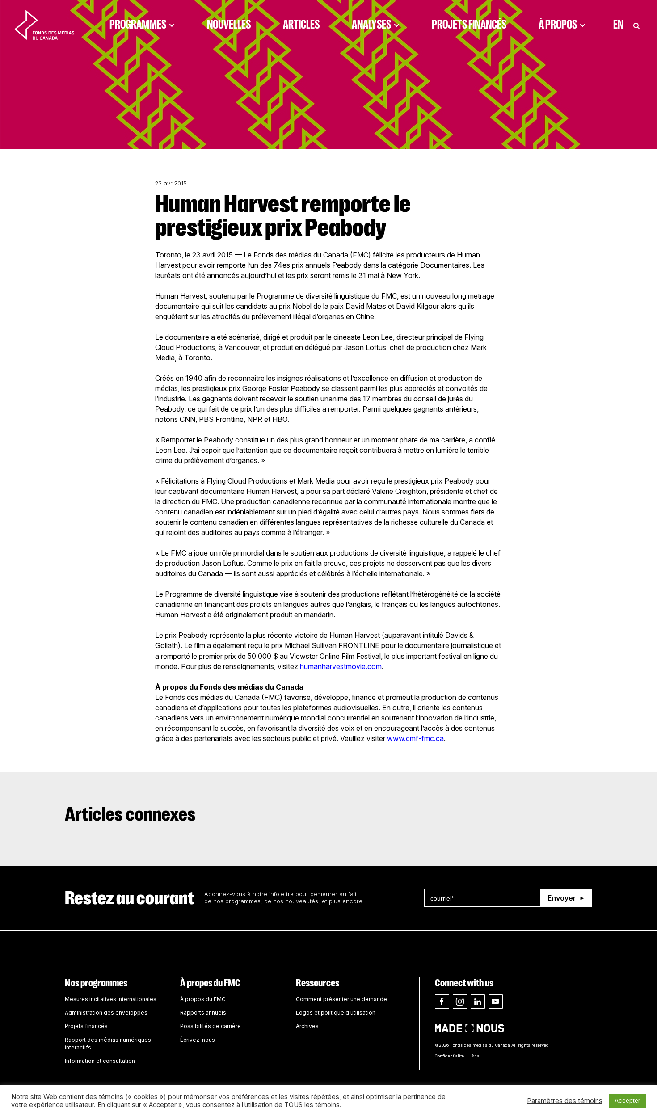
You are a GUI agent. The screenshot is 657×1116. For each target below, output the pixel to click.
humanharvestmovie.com (341, 666)
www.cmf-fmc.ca (415, 738)
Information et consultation (100, 1060)
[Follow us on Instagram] (460, 1001)
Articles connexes (130, 814)
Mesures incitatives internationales (110, 999)
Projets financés (469, 24)
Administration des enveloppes (106, 1012)
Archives (307, 1026)
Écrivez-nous (197, 1039)
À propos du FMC (210, 983)
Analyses (371, 24)
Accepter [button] (627, 1100)
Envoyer (562, 897)
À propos (558, 24)
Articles (301, 24)
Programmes (138, 24)
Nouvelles (229, 24)
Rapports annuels (203, 1012)
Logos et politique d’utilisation (335, 1012)
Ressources (317, 983)
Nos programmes (96, 983)
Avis (475, 1055)
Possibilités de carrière (210, 1026)
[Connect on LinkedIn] (478, 1001)
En (618, 24)
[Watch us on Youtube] (496, 1001)
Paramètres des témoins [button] (564, 1101)
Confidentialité (449, 1055)
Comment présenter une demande (341, 999)
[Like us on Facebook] (442, 1001)
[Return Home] (44, 24)
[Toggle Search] (636, 24)
